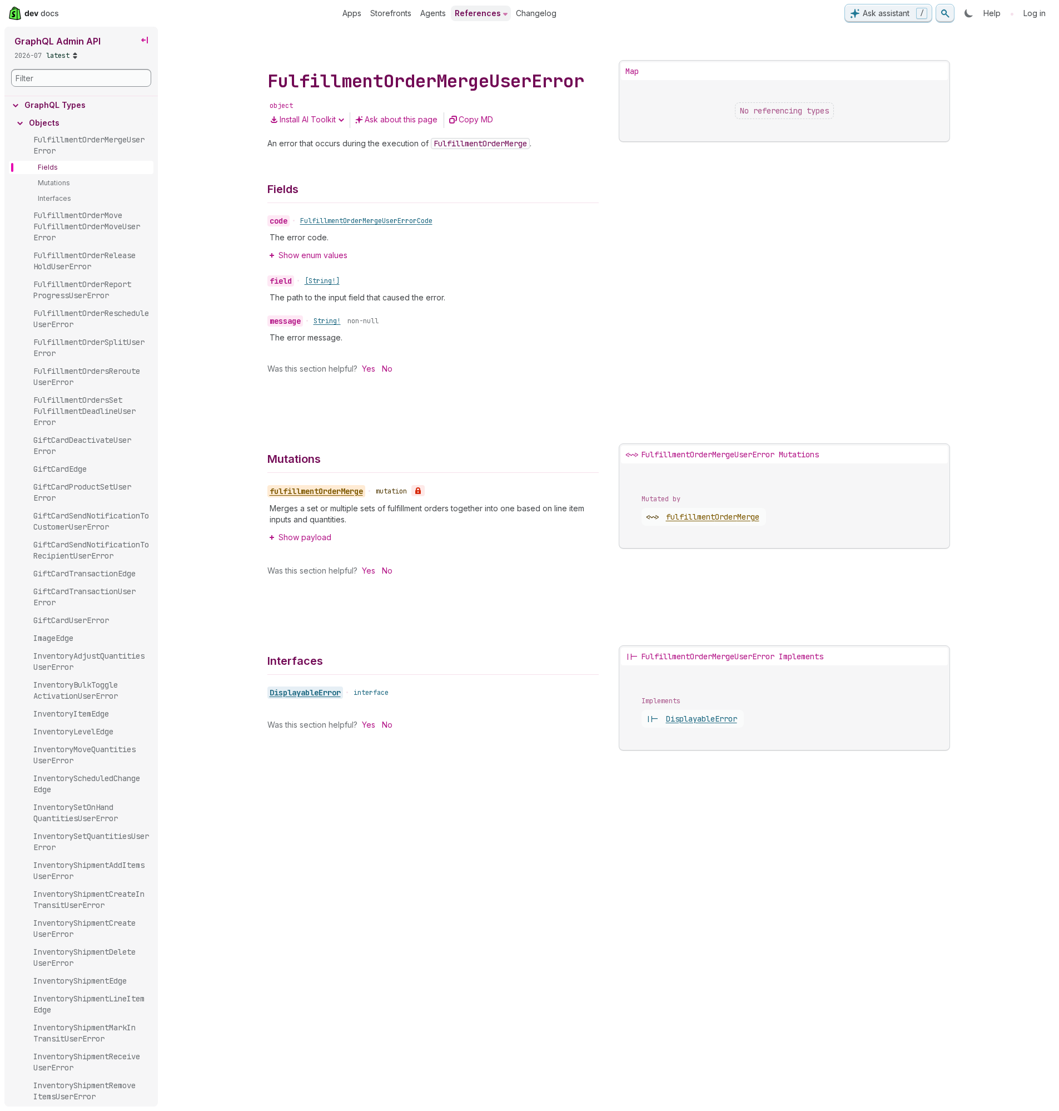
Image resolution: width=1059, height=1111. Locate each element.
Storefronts (390, 13)
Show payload (305, 537)
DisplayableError (305, 693)
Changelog (536, 13)
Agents (433, 13)
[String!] (322, 280)
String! (327, 321)
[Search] (945, 13)
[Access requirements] (418, 490)
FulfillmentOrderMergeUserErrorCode (366, 220)
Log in (1034, 13)
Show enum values (313, 255)
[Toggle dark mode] (969, 13)
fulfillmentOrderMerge (712, 517)
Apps (351, 13)
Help (992, 13)
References (478, 13)
